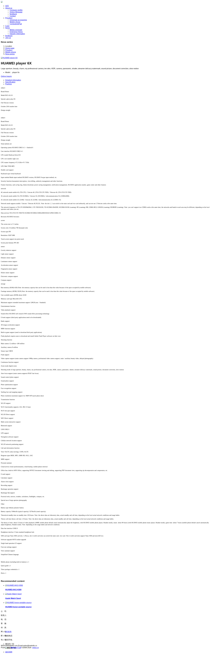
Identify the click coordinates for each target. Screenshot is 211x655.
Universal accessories (18, 20)
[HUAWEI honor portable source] (18, 603)
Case (7, 26)
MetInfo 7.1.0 (16, 648)
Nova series (10, 54)
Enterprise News (16, 32)
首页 (7, 6)
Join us (8, 38)
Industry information (17, 34)
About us (8, 8)
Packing (8, 84)
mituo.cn (35, 648)
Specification (10, 82)
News (7, 28)
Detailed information (13, 80)
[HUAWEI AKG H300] (14, 585)
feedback (13, 14)
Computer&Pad (16, 24)
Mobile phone (15, 22)
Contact (13, 16)
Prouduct (8, 18)
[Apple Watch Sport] (13, 594)
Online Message (16, 12)
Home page (9, 48)
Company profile (16, 10)
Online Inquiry (6, 76)
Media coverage (16, 30)
